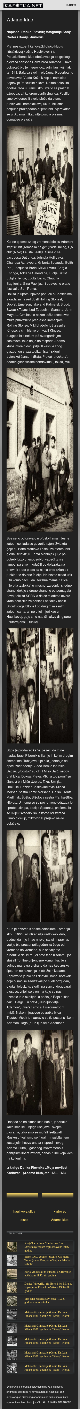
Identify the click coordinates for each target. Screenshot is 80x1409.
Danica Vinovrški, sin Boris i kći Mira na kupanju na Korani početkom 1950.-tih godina (48, 1287)
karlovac (60, 1211)
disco (24, 1219)
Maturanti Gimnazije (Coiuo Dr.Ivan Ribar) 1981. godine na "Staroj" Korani (47, 1314)
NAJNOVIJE (16, 1233)
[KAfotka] (30, 5)
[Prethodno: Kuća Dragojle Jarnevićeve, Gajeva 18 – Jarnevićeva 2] (22, 1198)
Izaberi (71, 5)
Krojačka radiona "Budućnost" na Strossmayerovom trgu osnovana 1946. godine (47, 1247)
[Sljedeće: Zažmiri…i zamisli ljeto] (57, 1198)
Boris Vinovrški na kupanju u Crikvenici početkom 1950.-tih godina (47, 1273)
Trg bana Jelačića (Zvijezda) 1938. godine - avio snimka (44, 1300)
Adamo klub (60, 1219)
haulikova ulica (24, 1211)
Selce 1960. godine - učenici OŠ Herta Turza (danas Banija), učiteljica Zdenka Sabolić (47, 1260)
